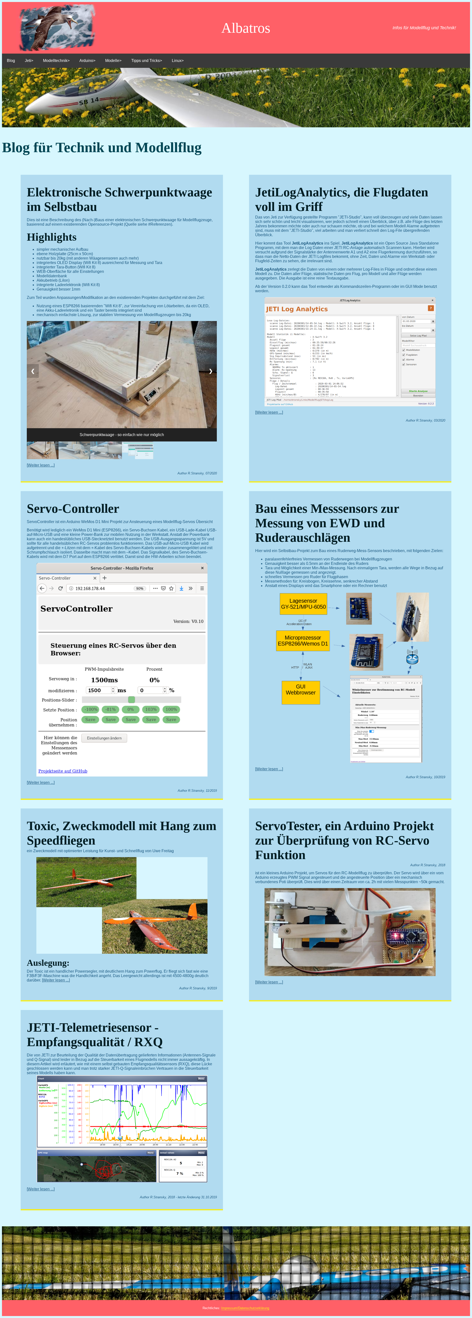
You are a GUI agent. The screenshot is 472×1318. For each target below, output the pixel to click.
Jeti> (29, 61)
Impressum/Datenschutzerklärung (245, 1308)
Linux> (178, 61)
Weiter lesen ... (41, 465)
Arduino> (87, 61)
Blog (11, 61)
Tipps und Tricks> (146, 61)
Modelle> (113, 61)
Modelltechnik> (56, 61)
